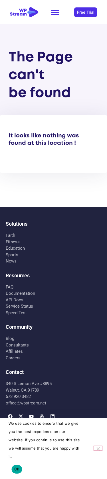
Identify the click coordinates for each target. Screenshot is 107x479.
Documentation (20, 293)
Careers (13, 357)
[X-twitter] (20, 416)
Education (15, 248)
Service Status (19, 306)
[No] (98, 448)
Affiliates (14, 351)
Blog (10, 338)
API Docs (14, 299)
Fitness (13, 241)
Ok (16, 469)
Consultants (17, 345)
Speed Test (16, 312)
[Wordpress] (42, 416)
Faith (10, 235)
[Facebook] (10, 416)
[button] (55, 12)
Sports (12, 254)
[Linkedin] (52, 416)
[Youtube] (31, 416)
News (11, 261)
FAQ (9, 287)
